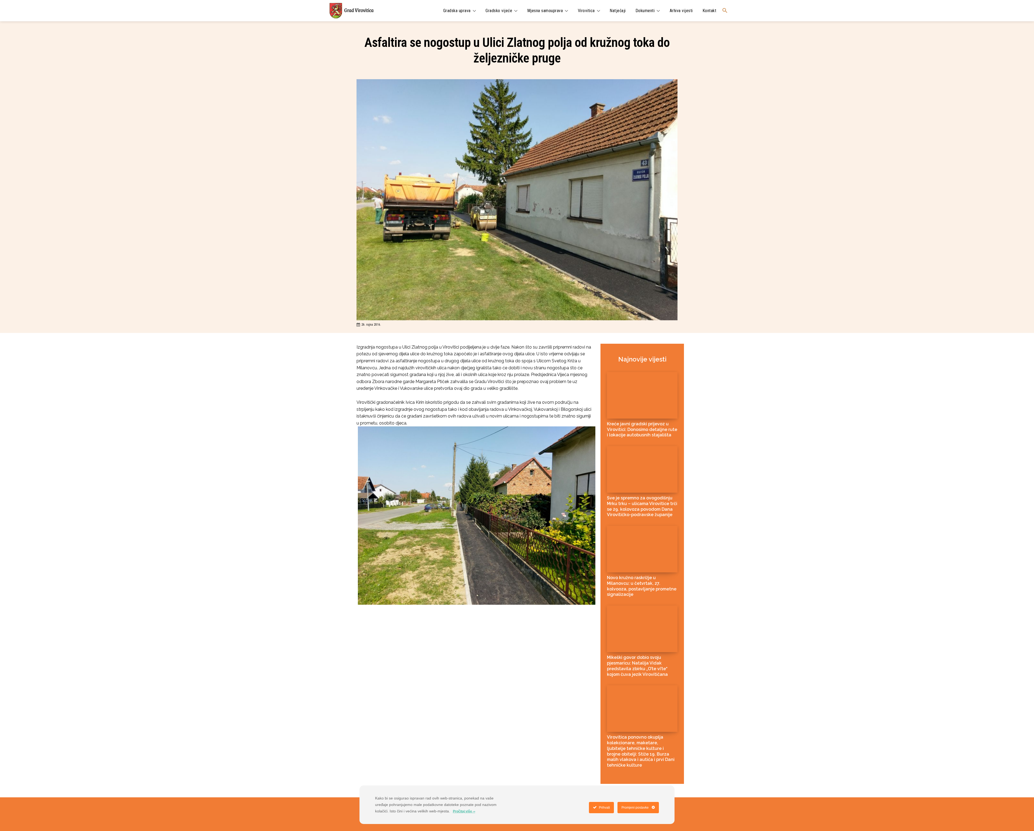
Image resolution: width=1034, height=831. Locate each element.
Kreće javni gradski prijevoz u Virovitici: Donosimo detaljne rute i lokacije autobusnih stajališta (642, 429)
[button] (724, 10)
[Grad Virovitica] (351, 10)
